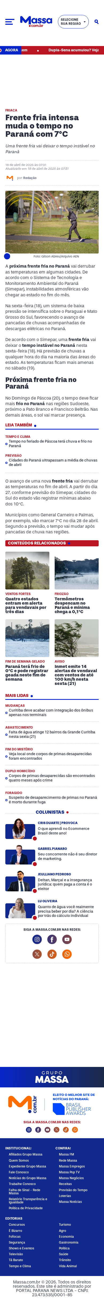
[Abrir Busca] (96, 21)
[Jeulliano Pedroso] (20, 881)
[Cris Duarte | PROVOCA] (20, 828)
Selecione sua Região (71, 21)
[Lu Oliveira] (20, 908)
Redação (30, 178)
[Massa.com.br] (36, 21)
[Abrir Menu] (9, 22)
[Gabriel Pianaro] (20, 854)
